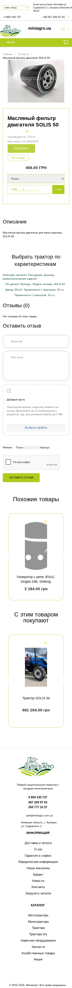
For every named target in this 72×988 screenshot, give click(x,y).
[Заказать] (65, 42)
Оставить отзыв (21, 477)
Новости (38, 881)
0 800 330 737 (12, 16)
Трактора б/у (38, 934)
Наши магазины (38, 868)
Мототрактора (38, 915)
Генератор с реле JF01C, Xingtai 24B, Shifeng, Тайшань (36, 581)
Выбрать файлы (36, 427)
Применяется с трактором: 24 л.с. (35, 295)
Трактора (38, 928)
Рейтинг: (8, 447)
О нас (38, 849)
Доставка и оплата (38, 843)
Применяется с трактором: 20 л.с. (44, 289)
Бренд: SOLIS (13, 289)
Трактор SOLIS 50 (36, 698)
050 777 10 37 (37, 807)
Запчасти (38, 947)
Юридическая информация (38, 862)
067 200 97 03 (37, 802)
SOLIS (31, 136)
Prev (10, 556)
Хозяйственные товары (38, 953)
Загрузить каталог (38, 893)
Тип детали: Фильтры (18, 284)
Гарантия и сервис (38, 855)
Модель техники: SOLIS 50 (49, 284)
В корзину (21, 148)
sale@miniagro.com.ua (39, 815)
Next (62, 556)
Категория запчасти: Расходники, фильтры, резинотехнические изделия (29, 276)
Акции (38, 959)
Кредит (38, 874)
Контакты (38, 887)
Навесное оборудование (38, 940)
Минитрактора (38, 921)
